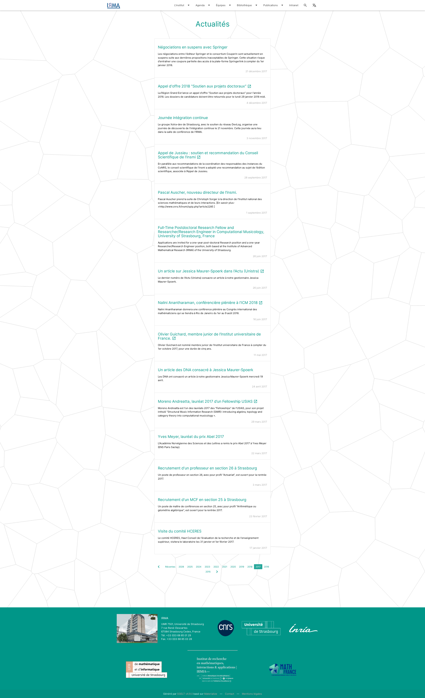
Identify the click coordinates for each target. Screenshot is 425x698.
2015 (208, 571)
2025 (190, 566)
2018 (249, 566)
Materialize (210, 693)
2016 (266, 566)
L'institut (179, 5)
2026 (181, 566)
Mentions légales (252, 693)
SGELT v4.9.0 (185, 693)
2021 (224, 566)
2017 (258, 566)
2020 (233, 566)
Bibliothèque (245, 5)
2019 (241, 566)
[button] (189, 5)
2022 (216, 566)
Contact (229, 693)
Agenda (200, 5)
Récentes (170, 566)
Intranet (293, 5)
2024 (198, 566)
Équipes (221, 5)
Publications (270, 5)
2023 (207, 566)
